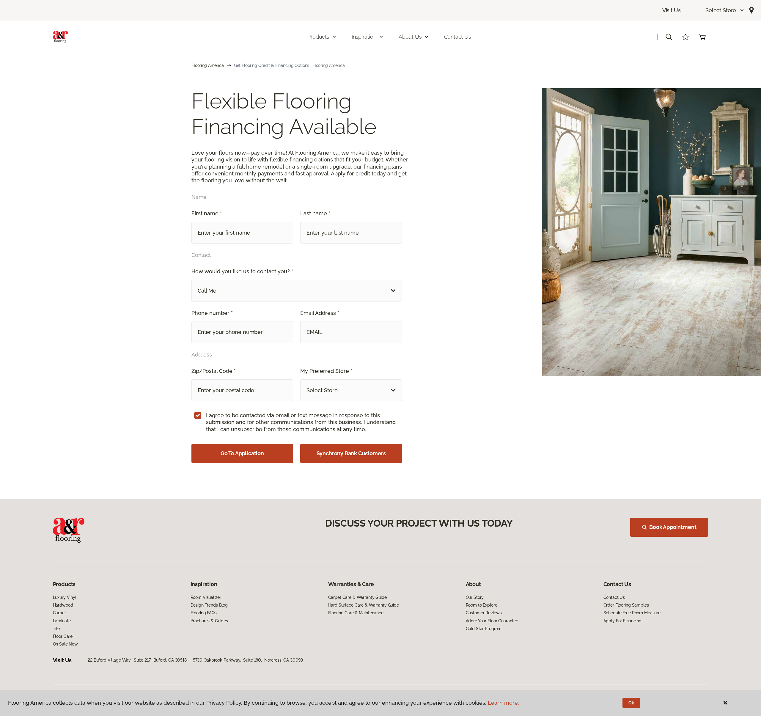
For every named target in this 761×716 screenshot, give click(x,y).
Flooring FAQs (204, 612)
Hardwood (63, 605)
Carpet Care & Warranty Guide (357, 597)
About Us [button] (410, 37)
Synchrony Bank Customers (351, 453)
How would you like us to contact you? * (242, 271)
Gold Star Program (484, 628)
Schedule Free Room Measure (632, 612)
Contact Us (457, 37)
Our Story (475, 597)
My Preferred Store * (326, 371)
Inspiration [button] (364, 37)
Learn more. (503, 703)
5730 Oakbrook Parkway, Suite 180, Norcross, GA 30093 (248, 660)
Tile (56, 628)
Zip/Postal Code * (213, 371)
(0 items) (702, 36)
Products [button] (318, 37)
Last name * (315, 213)
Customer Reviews (484, 612)
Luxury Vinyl (64, 597)
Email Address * (319, 313)
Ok (631, 703)
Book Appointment (672, 527)
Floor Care (63, 636)
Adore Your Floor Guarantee (492, 620)
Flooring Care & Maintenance (355, 612)
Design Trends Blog (209, 605)
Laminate (62, 620)
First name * (206, 213)
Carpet (59, 612)
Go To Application (242, 453)
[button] (724, 10)
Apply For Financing (622, 620)
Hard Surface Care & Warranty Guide (363, 605)
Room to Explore (481, 605)
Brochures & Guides (209, 620)
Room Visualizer (206, 597)
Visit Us (671, 10)
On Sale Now (65, 644)
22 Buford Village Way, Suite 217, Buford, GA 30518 (137, 660)
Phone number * (212, 313)
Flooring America (207, 65)
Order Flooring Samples (626, 605)
